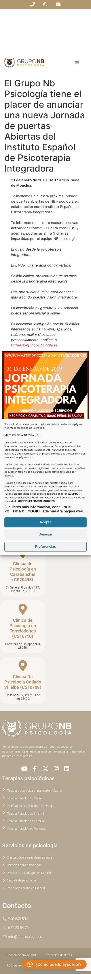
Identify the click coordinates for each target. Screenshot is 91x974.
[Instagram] (56, 769)
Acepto (45, 522)
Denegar (45, 534)
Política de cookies (19, 965)
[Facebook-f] (35, 769)
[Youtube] (24, 769)
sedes (64, 747)
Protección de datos (58, 955)
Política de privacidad (21, 955)
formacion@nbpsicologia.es (34, 345)
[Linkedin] (67, 769)
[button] (54, 964)
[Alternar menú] (77, 62)
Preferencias (45, 547)
